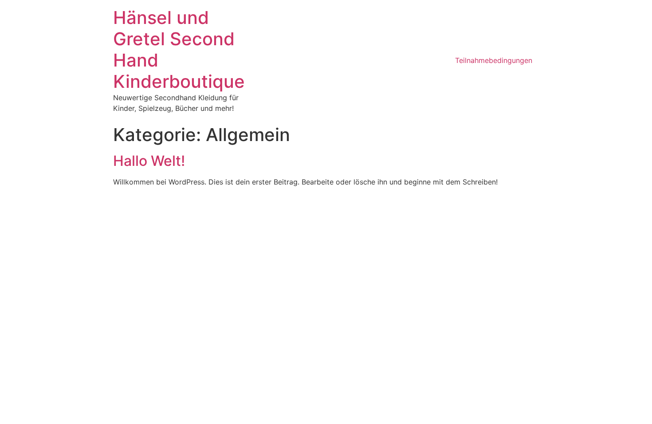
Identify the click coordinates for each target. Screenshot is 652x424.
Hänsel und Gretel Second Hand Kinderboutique (179, 49)
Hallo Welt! (149, 160)
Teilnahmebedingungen (493, 60)
